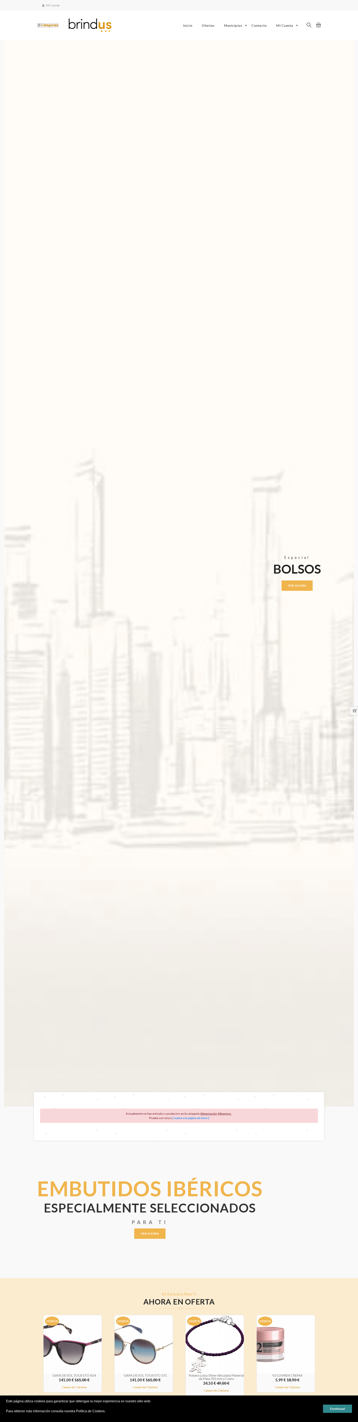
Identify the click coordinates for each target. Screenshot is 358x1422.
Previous (2, 573)
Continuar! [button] (337, 1408)
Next (356, 573)
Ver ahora (150, 1233)
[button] (6, 1416)
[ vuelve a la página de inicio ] (191, 1118)
